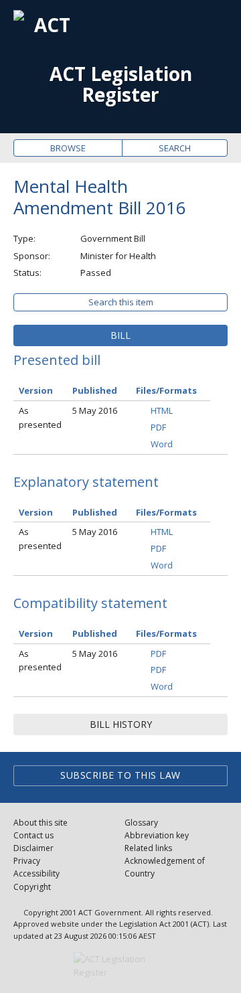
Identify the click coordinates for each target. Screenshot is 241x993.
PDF (158, 427)
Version (36, 390)
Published (94, 390)
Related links (148, 848)
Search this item (120, 302)
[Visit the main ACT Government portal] (120, 966)
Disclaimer (33, 848)
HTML (162, 410)
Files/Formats (166, 390)
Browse (68, 148)
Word (162, 444)
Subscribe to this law (120, 775)
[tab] (120, 335)
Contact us (33, 835)
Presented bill (56, 360)
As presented (40, 417)
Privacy (26, 860)
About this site (40, 822)
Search (175, 148)
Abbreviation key (157, 835)
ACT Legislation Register (121, 84)
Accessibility (36, 873)
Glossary (141, 822)
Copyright (32, 887)
